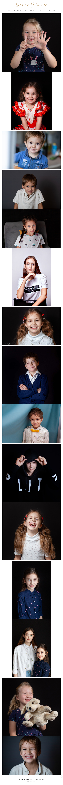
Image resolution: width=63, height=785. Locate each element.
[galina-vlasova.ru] (31, 5)
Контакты (54, 10)
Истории (39, 10)
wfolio (32, 783)
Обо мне (13, 10)
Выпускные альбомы (46, 10)
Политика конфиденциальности (31, 781)
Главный (8, 10)
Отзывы (25, 10)
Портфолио (19, 10)
